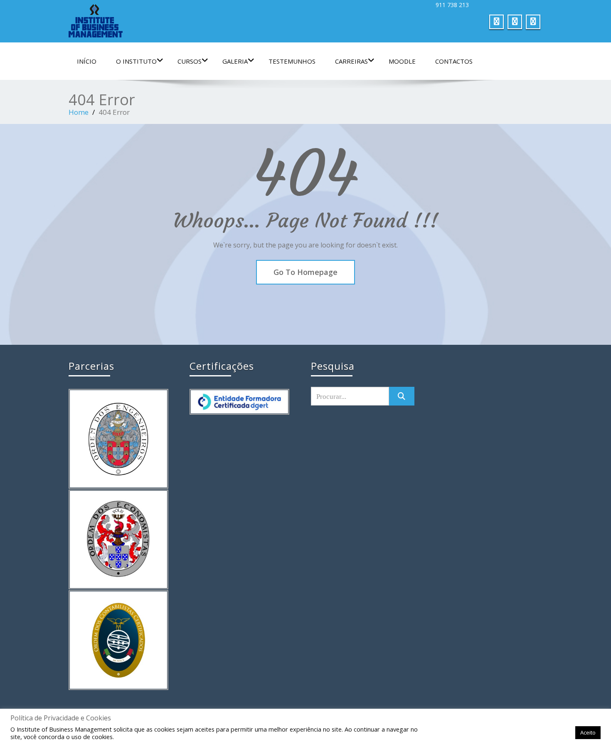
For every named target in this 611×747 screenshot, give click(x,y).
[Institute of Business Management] (184, 20)
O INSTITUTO (136, 61)
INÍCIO (86, 61)
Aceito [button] (588, 732)
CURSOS (189, 61)
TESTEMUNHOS (292, 61)
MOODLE (402, 61)
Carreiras (351, 61)
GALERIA (235, 61)
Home (79, 112)
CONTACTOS (454, 61)
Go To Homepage (305, 272)
